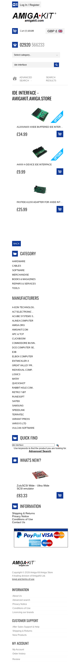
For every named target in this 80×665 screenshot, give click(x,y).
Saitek (16, 401)
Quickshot (18, 383)
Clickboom (18, 338)
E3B (14, 352)
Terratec (18, 414)
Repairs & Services (24, 283)
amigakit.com (20, 329)
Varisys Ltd (19, 423)
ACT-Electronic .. (22, 312)
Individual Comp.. (22, 370)
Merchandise (20, 274)
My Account (18, 649)
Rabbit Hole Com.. (23, 387)
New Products (19, 635)
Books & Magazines (24, 279)
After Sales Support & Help (25, 627)
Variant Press (21, 419)
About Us (17, 596)
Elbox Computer (22, 356)
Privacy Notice (20, 516)
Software (18, 270)
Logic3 (16, 374)
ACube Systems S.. (23, 316)
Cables (16, 266)
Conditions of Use (22, 519)
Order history (18, 653)
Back (16, 243)
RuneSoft (18, 396)
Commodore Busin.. (24, 343)
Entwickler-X (20, 361)
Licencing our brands (23, 612)
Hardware (18, 261)
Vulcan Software (23, 428)
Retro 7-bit (19, 392)
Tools (16, 288)
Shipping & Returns (23, 513)
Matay (15, 379)
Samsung (17, 405)
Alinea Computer (22, 320)
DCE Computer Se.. (23, 347)
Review (16, 659)
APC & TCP (18, 334)
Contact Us (18, 522)
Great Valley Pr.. (22, 365)
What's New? (30, 460)
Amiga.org (18, 325)
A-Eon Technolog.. (23, 307)
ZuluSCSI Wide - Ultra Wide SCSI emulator (33, 487)
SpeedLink (18, 410)
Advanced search (21, 600)
